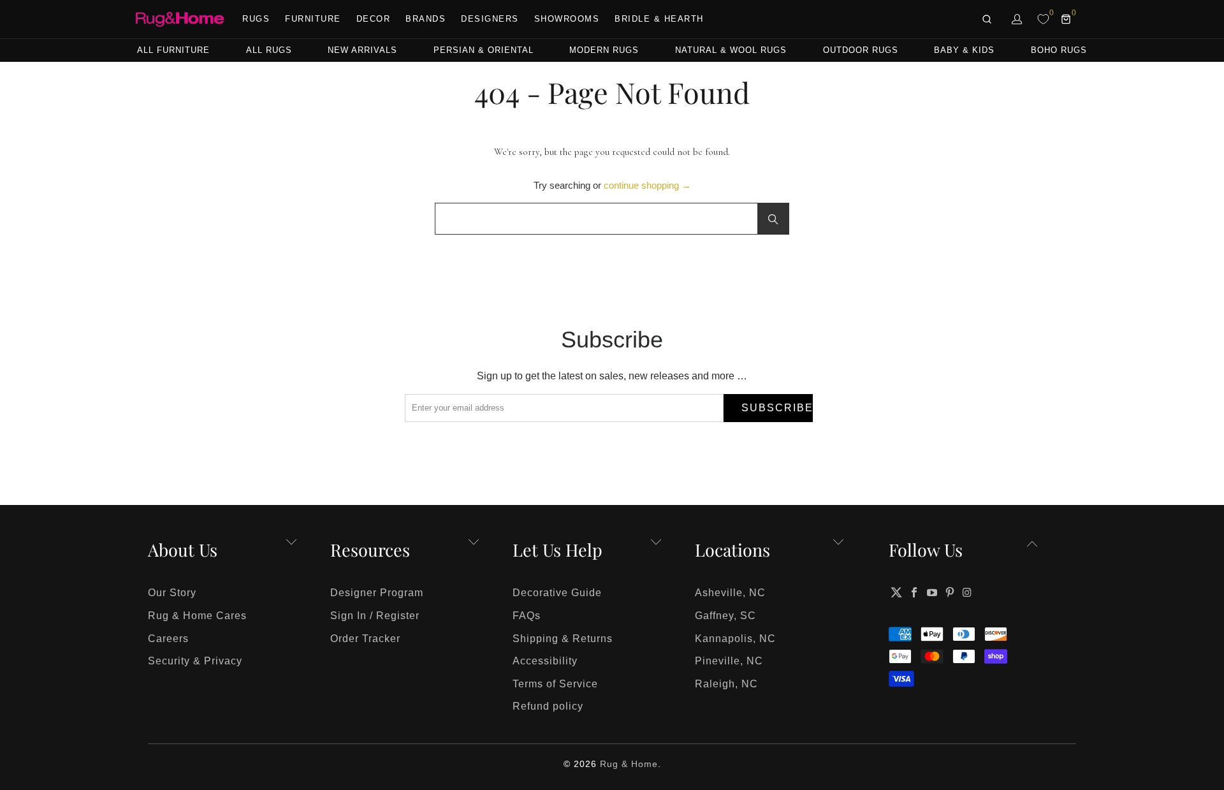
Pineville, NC (729, 660)
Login (1017, 19)
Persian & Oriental (483, 50)
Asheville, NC (730, 592)
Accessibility (545, 660)
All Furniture (173, 50)
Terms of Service (555, 683)
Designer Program (376, 592)
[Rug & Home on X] (896, 592)
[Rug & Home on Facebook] (915, 592)
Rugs (256, 19)
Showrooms (567, 19)
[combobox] (612, 219)
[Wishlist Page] (1043, 19)
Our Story (172, 592)
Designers (490, 19)
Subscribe (777, 407)
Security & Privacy (195, 660)
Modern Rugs (604, 50)
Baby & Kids (964, 50)
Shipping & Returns (563, 638)
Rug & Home (629, 764)
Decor (373, 19)
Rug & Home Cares (197, 615)
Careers (168, 638)
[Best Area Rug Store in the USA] (179, 19)
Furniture (313, 19)
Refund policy (548, 706)
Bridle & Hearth (659, 19)
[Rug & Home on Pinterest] (950, 592)
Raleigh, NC (726, 683)
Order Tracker (365, 638)
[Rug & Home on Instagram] (968, 592)
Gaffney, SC (725, 615)
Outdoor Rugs (860, 50)
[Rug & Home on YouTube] (933, 592)
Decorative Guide (557, 592)
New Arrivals (362, 50)
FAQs (527, 615)
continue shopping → (647, 185)
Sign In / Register (374, 615)
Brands (425, 19)
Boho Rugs (1059, 50)
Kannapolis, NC (735, 638)
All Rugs (269, 50)
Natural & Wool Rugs (731, 50)
